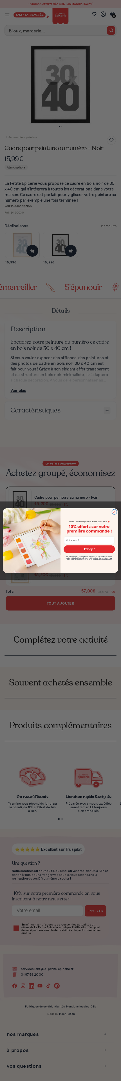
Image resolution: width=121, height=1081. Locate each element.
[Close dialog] (114, 511)
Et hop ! (89, 549)
